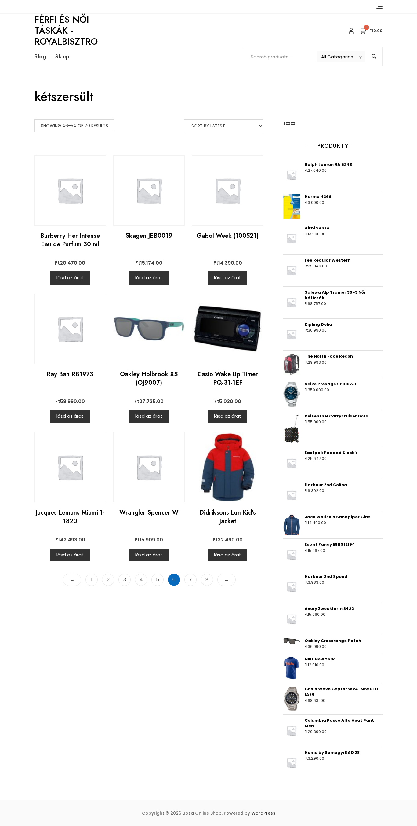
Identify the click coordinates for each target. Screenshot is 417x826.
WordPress (263, 813)
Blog (40, 57)
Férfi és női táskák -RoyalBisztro (66, 30)
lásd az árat (70, 277)
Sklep (62, 57)
